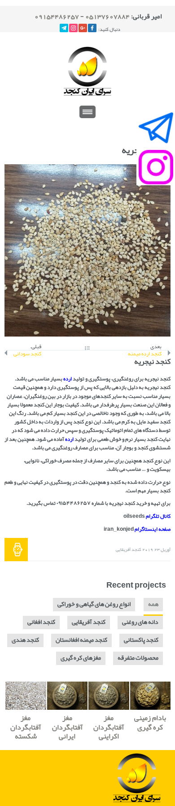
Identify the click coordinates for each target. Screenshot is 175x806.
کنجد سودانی (27, 354)
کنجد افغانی (41, 622)
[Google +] (83, 28)
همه (153, 604)
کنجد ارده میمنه (145, 354)
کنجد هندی (25, 640)
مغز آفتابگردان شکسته (25, 727)
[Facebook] (92, 28)
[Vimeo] (64, 28)
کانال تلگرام (158, 516)
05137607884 (107, 16)
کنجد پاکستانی (141, 640)
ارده (67, 378)
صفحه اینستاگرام (153, 529)
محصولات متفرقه (138, 658)
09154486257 (57, 16)
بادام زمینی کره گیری (150, 722)
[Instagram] (73, 28)
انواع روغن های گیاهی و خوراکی (94, 604)
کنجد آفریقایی (128, 549)
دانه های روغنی (140, 622)
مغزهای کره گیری (81, 658)
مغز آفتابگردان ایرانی (67, 727)
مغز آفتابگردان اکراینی (108, 727)
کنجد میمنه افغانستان (81, 640)
